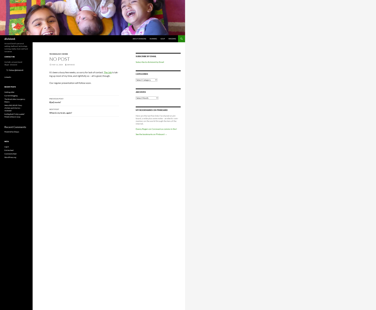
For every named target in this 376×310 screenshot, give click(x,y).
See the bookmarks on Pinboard (151, 134)
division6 (9, 38)
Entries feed (9, 150)
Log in (6, 147)
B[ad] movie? (56, 100)
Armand (71, 65)
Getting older (9, 92)
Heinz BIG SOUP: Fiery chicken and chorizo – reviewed (13, 108)
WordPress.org (10, 157)
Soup (163, 39)
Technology (55, 54)
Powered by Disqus (11, 132)
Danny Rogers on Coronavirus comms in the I (156, 129)
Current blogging (10, 96)
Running (153, 39)
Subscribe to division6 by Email (150, 62)
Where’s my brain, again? (60, 111)
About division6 (139, 39)
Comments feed (10, 154)
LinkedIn (7, 77)
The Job (108, 72)
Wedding (172, 39)
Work (65, 54)
